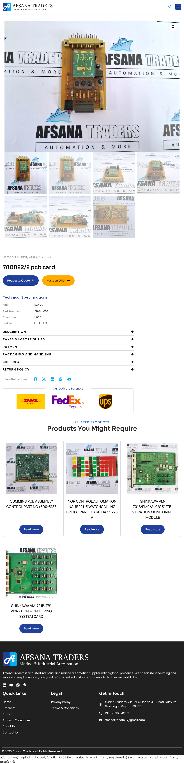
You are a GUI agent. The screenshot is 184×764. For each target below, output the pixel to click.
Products (9, 708)
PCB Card (20, 257)
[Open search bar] (170, 7)
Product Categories (16, 720)
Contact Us (11, 732)
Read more (31, 529)
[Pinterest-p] (24, 685)
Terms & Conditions (65, 708)
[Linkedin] (4, 685)
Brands (8, 714)
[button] (178, 7)
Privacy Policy (60, 702)
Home (7, 257)
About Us (9, 726)
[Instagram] (18, 685)
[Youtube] (11, 685)
